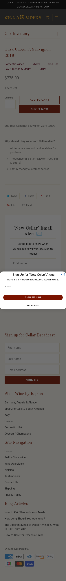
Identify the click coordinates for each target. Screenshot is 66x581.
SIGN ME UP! (33, 297)
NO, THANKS (33, 305)
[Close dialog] (63, 274)
